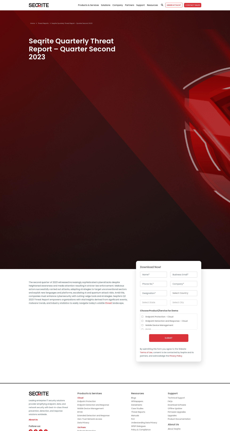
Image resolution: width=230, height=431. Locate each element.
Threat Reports (43, 23)
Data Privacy (83, 422)
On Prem (81, 427)
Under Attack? (174, 5)
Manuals (135, 415)
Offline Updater (175, 408)
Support (140, 5)
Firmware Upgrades (177, 412)
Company (117, 5)
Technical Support (176, 398)
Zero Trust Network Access (89, 419)
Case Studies (137, 408)
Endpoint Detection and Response (93, 405)
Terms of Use (146, 352)
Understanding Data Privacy (144, 422)
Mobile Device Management (90, 408)
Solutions (105, 5)
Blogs (133, 398)
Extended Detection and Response (93, 415)
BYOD (80, 412)
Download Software (177, 405)
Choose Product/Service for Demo (159, 310)
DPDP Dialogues (138, 426)
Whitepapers (137, 401)
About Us (33, 419)
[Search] (162, 5)
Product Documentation (179, 419)
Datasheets (136, 405)
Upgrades (172, 415)
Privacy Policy (176, 356)
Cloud (80, 398)
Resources (152, 5)
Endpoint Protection (86, 401)
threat (108, 303)
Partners (129, 5)
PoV (133, 419)
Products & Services (88, 5)
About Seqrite (174, 429)
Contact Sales (192, 5)
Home (32, 23)
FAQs (170, 401)
